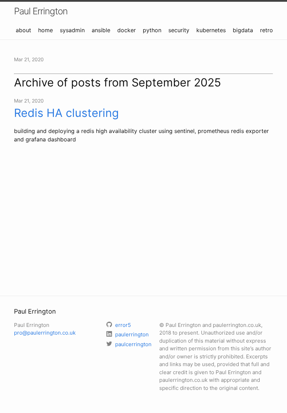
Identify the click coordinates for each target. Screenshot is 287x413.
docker (126, 30)
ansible (101, 30)
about (23, 30)
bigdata (243, 30)
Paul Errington (41, 11)
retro (266, 30)
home (45, 30)
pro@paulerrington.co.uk (45, 332)
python (152, 30)
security (178, 30)
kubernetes (211, 30)
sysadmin (72, 30)
